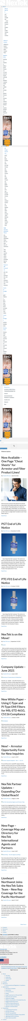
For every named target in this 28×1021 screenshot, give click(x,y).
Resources (5, 384)
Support (6, 393)
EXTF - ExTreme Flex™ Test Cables (5, 309)
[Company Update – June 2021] (11, 677)
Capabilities (5, 1008)
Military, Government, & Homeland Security (15, 1000)
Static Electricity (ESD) (10, 1017)
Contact (6, 35)
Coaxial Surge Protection (11, 1009)
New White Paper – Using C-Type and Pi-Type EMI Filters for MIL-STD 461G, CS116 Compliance (13, 707)
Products (5, 146)
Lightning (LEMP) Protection (12, 1016)
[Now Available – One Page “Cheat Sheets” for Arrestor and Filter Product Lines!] (14, 489)
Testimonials (8, 978)
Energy (4, 75)
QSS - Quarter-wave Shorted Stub (6, 215)
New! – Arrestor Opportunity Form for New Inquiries (13, 749)
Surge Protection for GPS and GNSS (13, 995)
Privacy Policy (13, 968)
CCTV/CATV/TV (9, 991)
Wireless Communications (11, 1006)
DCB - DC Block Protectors (6, 159)
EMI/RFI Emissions (9, 1011)
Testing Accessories (5, 338)
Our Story (7, 975)
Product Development (5, 324)
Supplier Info (7, 399)
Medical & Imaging (9, 998)
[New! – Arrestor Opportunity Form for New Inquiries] (12, 760)
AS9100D (5, 934)
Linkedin (3, 957)
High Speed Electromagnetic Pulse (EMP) (15, 1014)
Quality (6, 30)
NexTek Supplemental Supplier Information (11, 966)
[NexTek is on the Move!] (3, 644)
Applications (6, 986)
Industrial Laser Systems (11, 996)
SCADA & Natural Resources (5, 93)
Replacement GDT (5, 333)
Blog (5, 404)
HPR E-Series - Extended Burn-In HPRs (6, 259)
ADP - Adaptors (5, 297)
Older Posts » (23, 924)
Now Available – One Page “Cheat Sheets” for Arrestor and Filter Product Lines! (13, 465)
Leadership (8, 977)
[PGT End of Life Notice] (14, 544)
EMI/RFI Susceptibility (10, 1013)
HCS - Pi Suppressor (6, 246)
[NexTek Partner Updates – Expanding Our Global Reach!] (12, 801)
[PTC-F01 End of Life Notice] (14, 600)
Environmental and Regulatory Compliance (15, 985)
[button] (14, 446)
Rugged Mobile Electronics (11, 1001)
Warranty (6, 401)
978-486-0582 (3, 949)
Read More (4, 515)
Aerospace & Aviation (10, 988)
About (4, 6)
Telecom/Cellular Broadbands (12, 1004)
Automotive (8, 990)
